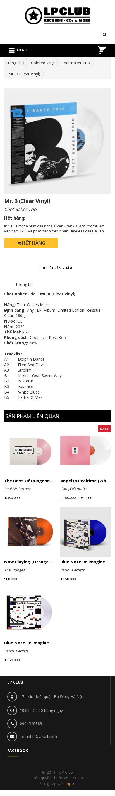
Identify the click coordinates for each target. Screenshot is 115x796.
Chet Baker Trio (75, 62)
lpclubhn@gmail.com (38, 736)
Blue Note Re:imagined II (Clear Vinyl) (43, 642)
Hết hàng (33, 243)
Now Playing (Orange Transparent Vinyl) (46, 561)
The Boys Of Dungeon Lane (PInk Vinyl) (44, 480)
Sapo (69, 783)
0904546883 (31, 723)
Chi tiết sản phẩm (55, 268)
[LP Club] (57, 15)
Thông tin (24, 284)
